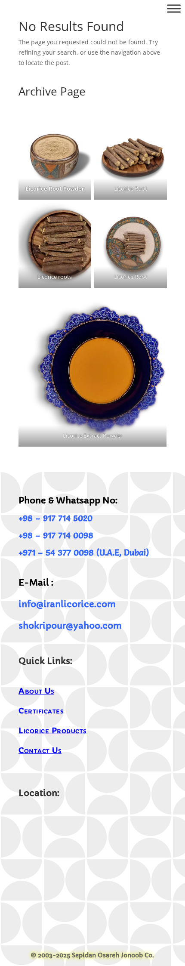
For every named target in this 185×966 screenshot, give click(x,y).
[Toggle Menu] (174, 8)
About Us (36, 691)
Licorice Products (52, 730)
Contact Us (40, 750)
